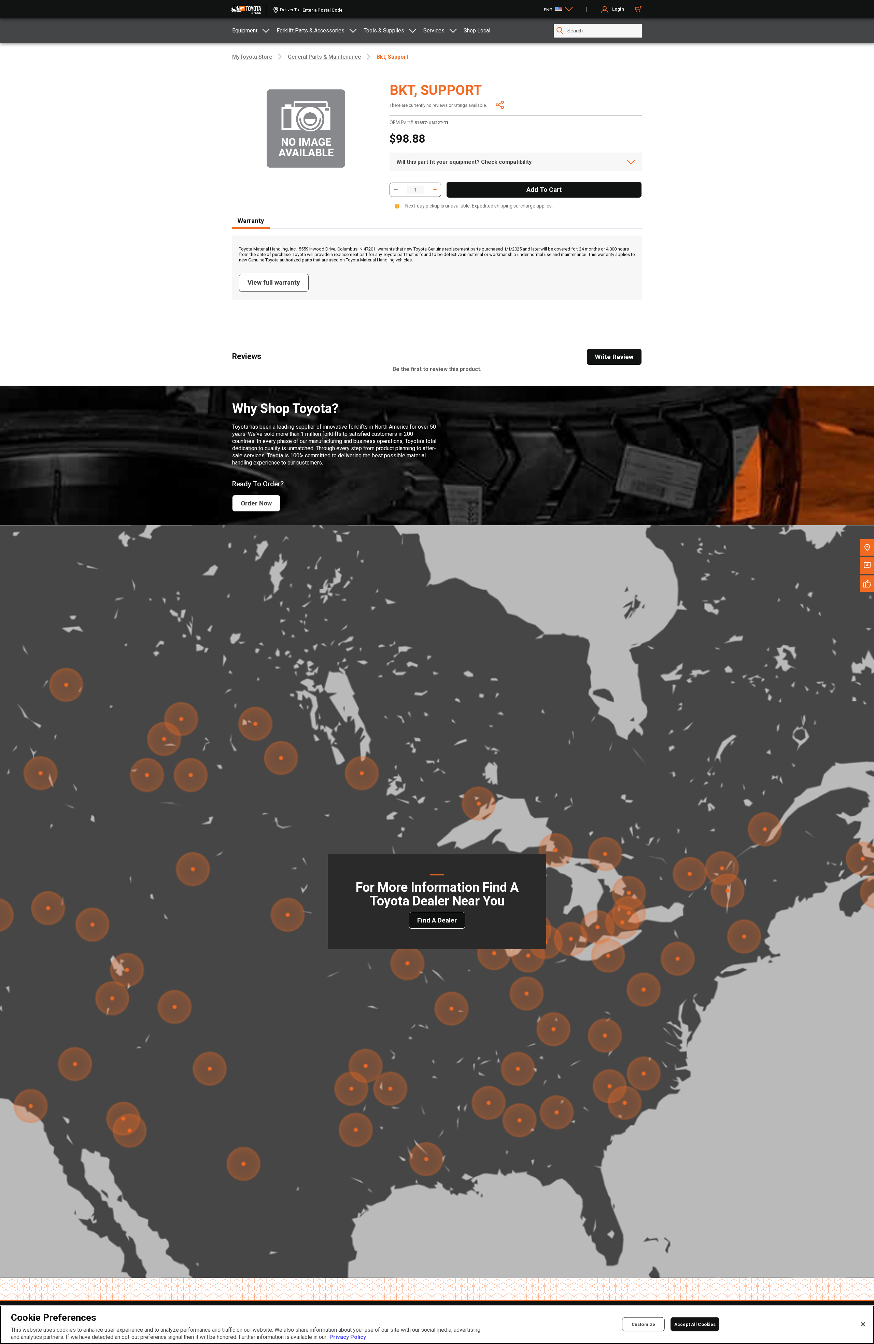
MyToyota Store (252, 57)
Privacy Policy (347, 1337)
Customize (643, 1324)
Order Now (256, 503)
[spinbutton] (415, 190)
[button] (395, 189)
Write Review (614, 357)
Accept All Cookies (695, 1324)
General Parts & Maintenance (324, 57)
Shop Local (477, 30)
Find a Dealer (437, 920)
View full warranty (274, 282)
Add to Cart (544, 190)
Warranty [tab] (251, 221)
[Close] (863, 1324)
